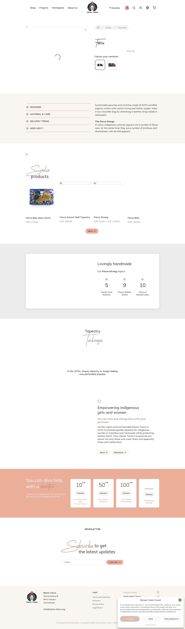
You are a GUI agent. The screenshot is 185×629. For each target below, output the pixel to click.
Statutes (96, 600)
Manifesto (119, 452)
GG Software (73, 623)
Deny (151, 619)
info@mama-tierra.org (54, 609)
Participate (58, 7)
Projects (43, 7)
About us (72, 7)
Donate (116, 7)
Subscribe (113, 562)
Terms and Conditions (101, 597)
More (90, 231)
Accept (130, 619)
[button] (180, 600)
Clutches (122, 27)
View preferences (171, 619)
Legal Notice (97, 608)
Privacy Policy (151, 625)
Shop (33, 7)
